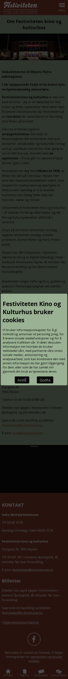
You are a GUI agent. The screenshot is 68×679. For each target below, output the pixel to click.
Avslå (22, 380)
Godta (45, 380)
